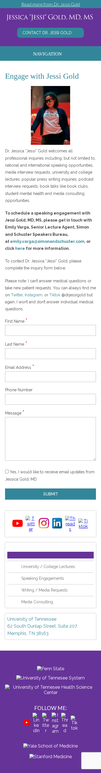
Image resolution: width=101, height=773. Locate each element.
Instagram (33, 295)
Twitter (17, 295)
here (20, 248)
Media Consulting (37, 602)
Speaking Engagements (42, 578)
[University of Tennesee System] (50, 676)
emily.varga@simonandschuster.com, (48, 241)
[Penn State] (50, 667)
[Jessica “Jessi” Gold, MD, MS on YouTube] (17, 527)
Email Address (19, 367)
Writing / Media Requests (44, 590)
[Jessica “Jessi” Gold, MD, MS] (50, 21)
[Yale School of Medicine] (50, 746)
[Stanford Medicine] (50, 756)
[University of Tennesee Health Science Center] (50, 688)
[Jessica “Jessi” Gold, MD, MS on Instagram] (44, 527)
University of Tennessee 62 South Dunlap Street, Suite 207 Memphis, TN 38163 (42, 626)
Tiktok (54, 295)
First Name (16, 321)
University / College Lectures (48, 566)
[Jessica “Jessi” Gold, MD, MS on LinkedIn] (57, 527)
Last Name (16, 344)
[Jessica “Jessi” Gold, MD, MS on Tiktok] (83, 526)
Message (14, 413)
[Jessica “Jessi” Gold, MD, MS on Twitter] (31, 529)
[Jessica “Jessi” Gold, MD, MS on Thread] (70, 529)
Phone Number (19, 390)
